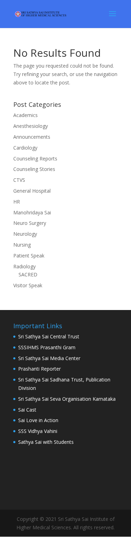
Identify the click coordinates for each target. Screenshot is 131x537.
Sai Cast (27, 409)
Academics (25, 115)
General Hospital (32, 190)
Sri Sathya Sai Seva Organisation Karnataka (67, 398)
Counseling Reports (35, 158)
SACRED (28, 274)
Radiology (24, 266)
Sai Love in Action (38, 420)
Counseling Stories (34, 169)
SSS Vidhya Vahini (37, 431)
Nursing (22, 244)
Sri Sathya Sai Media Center (49, 358)
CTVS (19, 180)
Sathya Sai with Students (46, 442)
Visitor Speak (27, 285)
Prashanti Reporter (39, 368)
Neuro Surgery (29, 223)
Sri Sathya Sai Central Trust (48, 336)
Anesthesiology (30, 126)
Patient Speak (28, 255)
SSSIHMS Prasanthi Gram (46, 347)
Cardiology (25, 147)
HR (16, 201)
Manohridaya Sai (32, 212)
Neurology (25, 233)
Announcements (31, 136)
